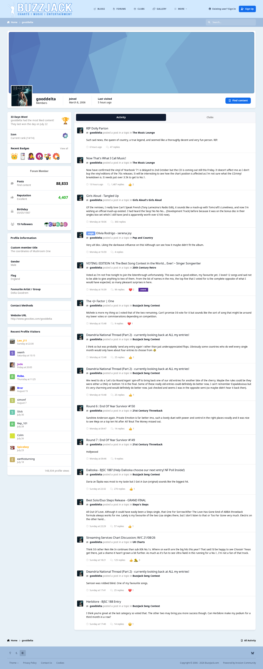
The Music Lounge (144, 132)
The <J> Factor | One (100, 301)
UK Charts (139, 542)
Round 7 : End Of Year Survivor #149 (110, 440)
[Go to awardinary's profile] (61, 224)
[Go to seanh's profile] (12, 353)
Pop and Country (143, 237)
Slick (20, 411)
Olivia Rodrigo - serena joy (114, 233)
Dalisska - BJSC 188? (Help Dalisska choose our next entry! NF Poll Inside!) (135, 470)
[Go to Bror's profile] (12, 388)
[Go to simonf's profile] (12, 400)
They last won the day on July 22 (29, 124)
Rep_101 (22, 423)
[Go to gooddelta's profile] (80, 130)
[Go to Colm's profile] (12, 435)
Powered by (239, 662)
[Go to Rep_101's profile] (12, 424)
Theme (13, 662)
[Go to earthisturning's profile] (12, 459)
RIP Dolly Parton (97, 128)
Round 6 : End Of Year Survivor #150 (110, 406)
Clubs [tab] (210, 117)
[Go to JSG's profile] (65, 224)
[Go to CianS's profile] (50, 224)
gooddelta (96, 132)
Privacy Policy (29, 662)
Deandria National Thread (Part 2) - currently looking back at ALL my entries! (137, 335)
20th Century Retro (144, 267)
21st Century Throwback (147, 410)
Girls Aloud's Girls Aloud (147, 200)
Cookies (60, 662)
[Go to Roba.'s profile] (12, 376)
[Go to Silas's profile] (54, 224)
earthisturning (26, 459)
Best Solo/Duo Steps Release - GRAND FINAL (116, 500)
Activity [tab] (121, 117)
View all (64, 148)
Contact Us (46, 662)
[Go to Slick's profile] (12, 412)
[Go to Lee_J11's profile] (12, 341)
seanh (21, 352)
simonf (21, 399)
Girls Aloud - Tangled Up (102, 196)
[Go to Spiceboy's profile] (12, 447)
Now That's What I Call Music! (106, 158)
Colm (20, 435)
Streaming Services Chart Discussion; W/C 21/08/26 (120, 538)
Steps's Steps (140, 504)
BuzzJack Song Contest (146, 305)
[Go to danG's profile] (46, 224)
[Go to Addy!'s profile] (57, 224)
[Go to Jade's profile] (12, 364)
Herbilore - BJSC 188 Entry (103, 602)
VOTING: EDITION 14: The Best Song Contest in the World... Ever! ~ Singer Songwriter (143, 263)
